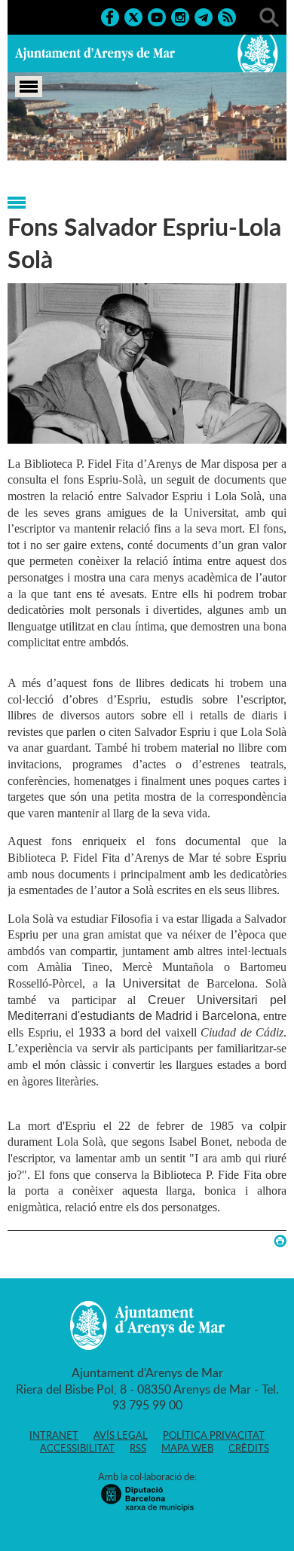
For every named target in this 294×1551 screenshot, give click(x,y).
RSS (138, 1448)
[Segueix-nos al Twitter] (133, 16)
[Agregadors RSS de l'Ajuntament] (227, 16)
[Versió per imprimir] (280, 1241)
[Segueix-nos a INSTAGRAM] (180, 16)
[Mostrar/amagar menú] (28, 86)
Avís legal (120, 1435)
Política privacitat (214, 1435)
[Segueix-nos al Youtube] (157, 16)
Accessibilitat (77, 1448)
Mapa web (187, 1448)
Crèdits (248, 1448)
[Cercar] (269, 16)
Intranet (53, 1435)
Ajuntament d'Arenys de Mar (95, 53)
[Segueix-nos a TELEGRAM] (203, 16)
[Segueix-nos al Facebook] (110, 16)
